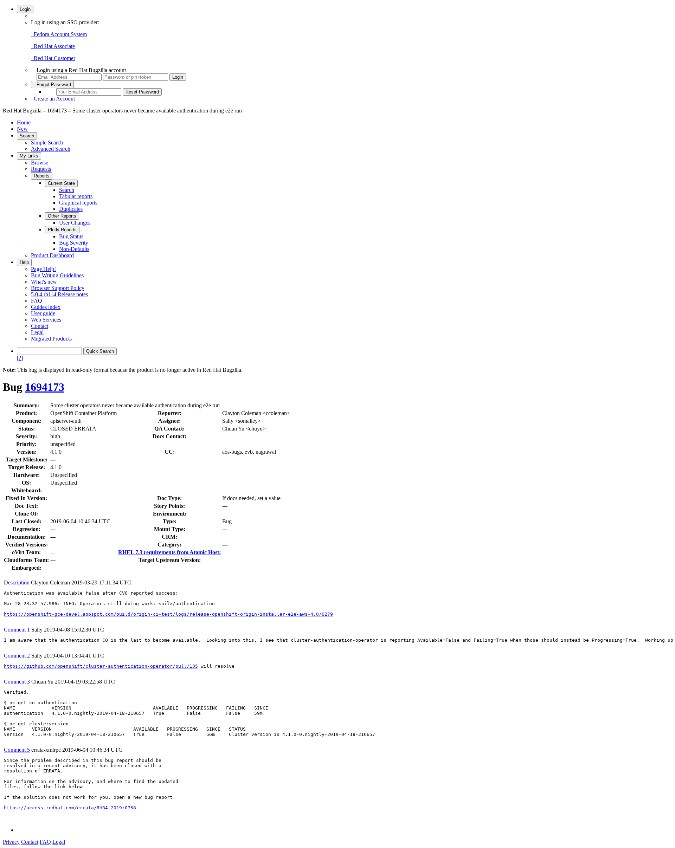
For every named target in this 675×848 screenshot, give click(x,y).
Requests (41, 169)
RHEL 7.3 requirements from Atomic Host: (169, 552)
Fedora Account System (59, 34)
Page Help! (43, 269)
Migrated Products (51, 339)
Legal (37, 332)
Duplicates (71, 209)
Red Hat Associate (53, 46)
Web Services (46, 320)
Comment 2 (17, 656)
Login (25, 9)
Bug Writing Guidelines (57, 275)
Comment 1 (17, 630)
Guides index (45, 307)
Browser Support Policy (57, 288)
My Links (29, 155)
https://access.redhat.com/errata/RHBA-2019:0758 (70, 807)
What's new (44, 282)
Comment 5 (17, 750)
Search (27, 135)
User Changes (74, 223)
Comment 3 (17, 682)
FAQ (36, 301)
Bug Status (71, 236)
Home (24, 122)
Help (24, 262)
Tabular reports (75, 196)
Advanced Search (50, 149)
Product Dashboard (52, 255)
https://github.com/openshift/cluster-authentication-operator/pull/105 (101, 666)
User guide (43, 313)
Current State (61, 183)
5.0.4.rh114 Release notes (59, 294)
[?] (20, 358)
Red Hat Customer (53, 58)
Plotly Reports (62, 229)
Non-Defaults (74, 249)
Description (17, 582)
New (22, 129)
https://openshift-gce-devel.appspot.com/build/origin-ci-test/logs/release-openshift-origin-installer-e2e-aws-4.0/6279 (168, 614)
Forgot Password (52, 84)
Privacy (11, 842)
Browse (39, 163)
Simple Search (47, 142)
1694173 (44, 387)
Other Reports (62, 216)
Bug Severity (73, 243)
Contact (39, 326)
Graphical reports (78, 203)
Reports (42, 176)
